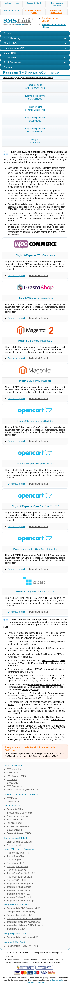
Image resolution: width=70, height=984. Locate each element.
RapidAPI (42, 695)
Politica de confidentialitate (42, 959)
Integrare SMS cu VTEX (18, 894)
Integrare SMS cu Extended (20, 897)
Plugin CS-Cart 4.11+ (17, 880)
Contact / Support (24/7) (33, 11)
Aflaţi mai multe (56, 980)
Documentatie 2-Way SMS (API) (22, 946)
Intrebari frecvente (11, 3)
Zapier (33, 693)
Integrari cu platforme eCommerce (23, 922)
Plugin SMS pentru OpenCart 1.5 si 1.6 (35, 548)
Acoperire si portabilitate (18, 816)
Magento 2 (58, 678)
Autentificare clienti (16, 845)
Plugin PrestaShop (16, 856)
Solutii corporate (15, 823)
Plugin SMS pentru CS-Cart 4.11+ (35, 591)
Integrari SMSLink (11, 10)
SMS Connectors (53, 663)
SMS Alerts (13, 665)
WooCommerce (15, 678)
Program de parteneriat (18, 826)
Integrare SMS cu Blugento (20, 884)
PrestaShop (31, 678)
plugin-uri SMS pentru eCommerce (38, 675)
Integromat (13, 695)
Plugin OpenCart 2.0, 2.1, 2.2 (21, 873)
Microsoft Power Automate (51, 693)
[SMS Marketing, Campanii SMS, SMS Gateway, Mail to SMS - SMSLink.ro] (17, 25)
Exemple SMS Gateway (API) (21, 912)
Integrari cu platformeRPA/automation (35, 130)
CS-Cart (55, 680)
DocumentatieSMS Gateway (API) (35, 86)
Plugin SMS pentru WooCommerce (35, 255)
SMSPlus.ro (12, 798)
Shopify (26, 689)
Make (22, 695)
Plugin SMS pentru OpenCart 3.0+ (35, 420)
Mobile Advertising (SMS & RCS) (22, 790)
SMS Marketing (50, 660)
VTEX (35, 689)
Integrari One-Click (16, 929)
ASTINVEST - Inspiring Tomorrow (33, 953)
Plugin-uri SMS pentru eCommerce (37, 77)
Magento (45, 678)
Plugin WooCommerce (18, 853)
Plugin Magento (14, 860)
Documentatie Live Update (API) (22, 937)
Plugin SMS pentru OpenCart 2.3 (35, 463)
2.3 (39, 680)
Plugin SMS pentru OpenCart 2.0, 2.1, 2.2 (35, 506)
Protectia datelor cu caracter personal (38, 963)
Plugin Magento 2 (15, 863)
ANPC (58, 963)
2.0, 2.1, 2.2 (31, 680)
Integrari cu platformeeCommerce (35, 119)
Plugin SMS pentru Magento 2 (35, 340)
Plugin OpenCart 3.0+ (17, 867)
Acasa (7, 33)
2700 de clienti (22, 642)
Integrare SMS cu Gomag (19, 887)
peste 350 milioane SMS (38, 648)
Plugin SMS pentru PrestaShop (35, 298)
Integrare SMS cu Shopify (19, 890)
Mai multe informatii (38, 275)
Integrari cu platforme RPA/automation (25, 925)
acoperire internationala (26, 708)
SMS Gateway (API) (12, 77)
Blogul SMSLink (14, 830)
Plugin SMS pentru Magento (35, 380)
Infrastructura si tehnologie (56, 4)
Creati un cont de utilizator (19, 842)
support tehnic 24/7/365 (30, 669)
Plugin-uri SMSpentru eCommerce (35, 108)
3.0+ (46, 680)
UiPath (30, 695)
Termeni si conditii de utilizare (17, 959)
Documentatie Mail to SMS (19, 915)
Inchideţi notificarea (35, 982)
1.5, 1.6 (21, 680)
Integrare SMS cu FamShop (20, 901)
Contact (8, 67)
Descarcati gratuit (16, 275)
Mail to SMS (37, 663)
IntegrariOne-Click (35, 141)
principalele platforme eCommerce (44, 684)
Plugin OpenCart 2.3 (17, 870)
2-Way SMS (24, 663)
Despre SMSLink (34, 3)
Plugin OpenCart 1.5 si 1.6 (19, 877)
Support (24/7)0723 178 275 (56, 11)
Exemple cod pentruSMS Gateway (35, 97)
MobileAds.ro (13, 802)
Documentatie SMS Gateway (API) (23, 908)
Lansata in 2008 (16, 633)
